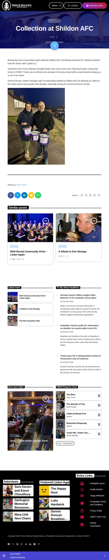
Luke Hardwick (57, 502)
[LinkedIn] (30, 544)
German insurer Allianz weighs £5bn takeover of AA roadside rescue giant (78, 296)
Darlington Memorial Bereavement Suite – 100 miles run (22, 509)
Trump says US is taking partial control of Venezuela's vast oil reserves (80, 357)
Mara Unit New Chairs (22, 516)
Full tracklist (65, 443)
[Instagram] (34, 544)
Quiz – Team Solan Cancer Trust (29, 440)
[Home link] (16, 6)
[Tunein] (17, 544)
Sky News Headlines (69, 287)
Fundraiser (14, 435)
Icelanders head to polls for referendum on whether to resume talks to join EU (79, 327)
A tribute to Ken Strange (72, 251)
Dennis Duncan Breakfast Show (57, 517)
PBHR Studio (21, 185)
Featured (14, 246)
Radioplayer (94, 5)
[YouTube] (9, 544)
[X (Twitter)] (13, 544)
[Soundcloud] (26, 544)
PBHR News (54, 21)
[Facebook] (39, 544)
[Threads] (22, 544)
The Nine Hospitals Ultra (29, 321)
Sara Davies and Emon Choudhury (23, 490)
